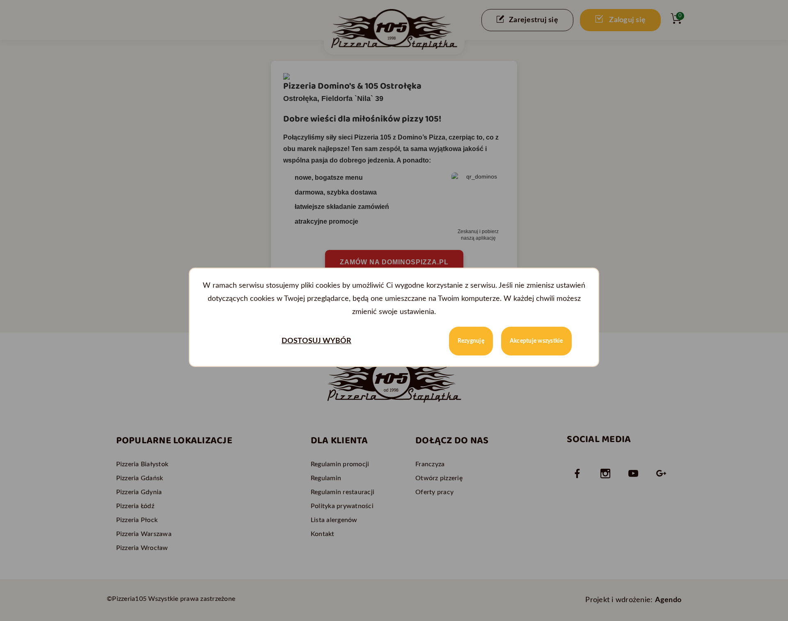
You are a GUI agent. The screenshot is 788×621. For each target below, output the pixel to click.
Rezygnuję (471, 341)
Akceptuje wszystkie (536, 341)
